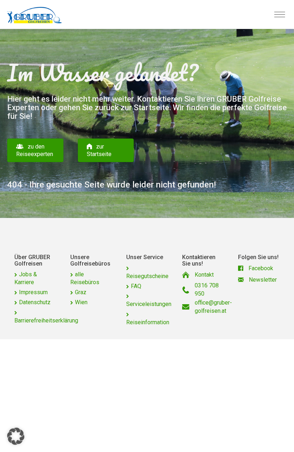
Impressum (33, 292)
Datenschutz (35, 302)
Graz (80, 292)
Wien (81, 302)
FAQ (136, 286)
